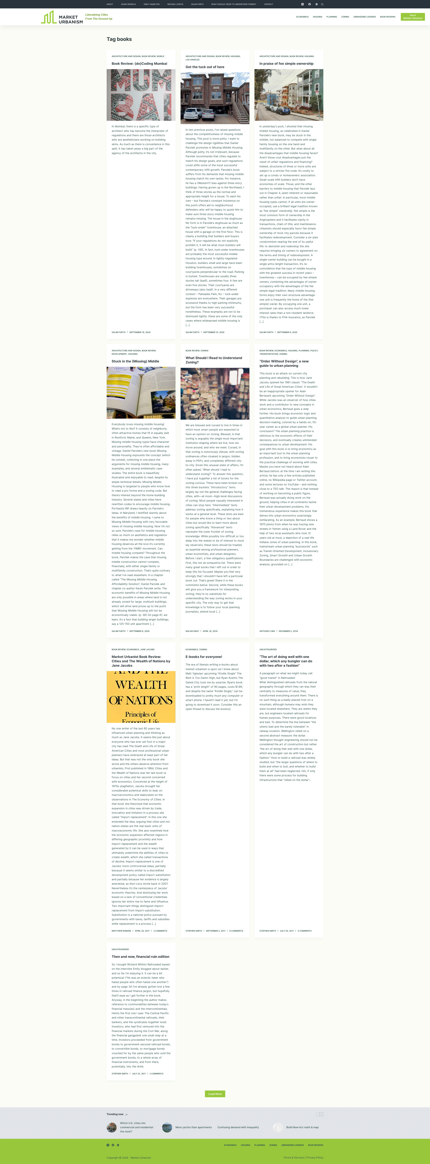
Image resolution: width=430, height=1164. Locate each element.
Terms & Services (294, 1157)
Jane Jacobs (147, 649)
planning (332, 16)
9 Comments (236, 931)
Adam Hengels (128, 4)
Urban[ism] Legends (364, 16)
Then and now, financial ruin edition (140, 957)
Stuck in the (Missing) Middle (135, 361)
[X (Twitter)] (302, 4)
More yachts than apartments (194, 1127)
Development (119, 354)
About (110, 4)
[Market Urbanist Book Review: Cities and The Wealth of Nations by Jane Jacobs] (141, 697)
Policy (314, 350)
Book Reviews (387, 16)
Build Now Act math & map (302, 1127)
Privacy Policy (315, 1157)
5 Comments (305, 931)
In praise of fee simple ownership (287, 64)
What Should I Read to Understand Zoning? (233, 4)
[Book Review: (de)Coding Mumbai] (141, 95)
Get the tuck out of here (205, 67)
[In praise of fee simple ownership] (288, 95)
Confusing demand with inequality (238, 1127)
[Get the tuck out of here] (215, 98)
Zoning (345, 16)
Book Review (149, 56)
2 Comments (160, 931)
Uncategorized (268, 649)
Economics (302, 16)
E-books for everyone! (204, 657)
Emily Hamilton (151, 4)
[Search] (322, 4)
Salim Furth (197, 4)
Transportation (269, 354)
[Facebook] (309, 4)
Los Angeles (193, 59)
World (160, 56)
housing (317, 16)
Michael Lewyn (175, 4)
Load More (215, 1094)
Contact (268, 4)
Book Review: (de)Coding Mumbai (139, 64)
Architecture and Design (126, 56)
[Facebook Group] (316, 4)
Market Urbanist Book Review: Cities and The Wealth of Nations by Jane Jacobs (141, 661)
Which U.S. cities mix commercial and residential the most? (136, 1127)
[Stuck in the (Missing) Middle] (141, 393)
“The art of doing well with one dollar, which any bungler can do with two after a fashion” (286, 661)
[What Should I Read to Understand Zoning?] (215, 394)
